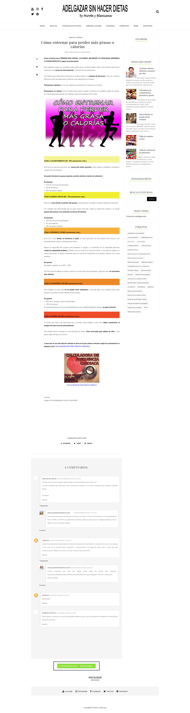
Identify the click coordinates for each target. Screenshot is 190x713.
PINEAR (89, 443)
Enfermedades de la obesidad (138, 266)
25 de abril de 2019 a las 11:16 (66, 613)
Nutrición (131, 287)
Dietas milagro (133, 262)
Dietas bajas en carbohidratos (139, 254)
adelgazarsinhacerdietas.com (58, 513)
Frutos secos (146, 270)
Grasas (130, 274)
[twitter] (33, 14)
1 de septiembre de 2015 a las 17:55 (85, 513)
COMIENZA (110, 26)
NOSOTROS (147, 26)
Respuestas (44, 506)
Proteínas (141, 287)
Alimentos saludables (136, 233)
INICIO (42, 26)
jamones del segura (49, 479)
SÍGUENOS (95, 680)
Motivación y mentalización (138, 283)
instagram (82, 691)
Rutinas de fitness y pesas (137, 299)
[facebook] (43, 9)
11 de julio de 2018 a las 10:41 (59, 595)
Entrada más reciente (69, 666)
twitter (110, 691)
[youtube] (33, 9)
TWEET (78, 443)
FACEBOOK (66, 443)
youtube (68, 691)
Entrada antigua (86, 666)
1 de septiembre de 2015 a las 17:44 (69, 479)
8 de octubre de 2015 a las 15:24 (81, 568)
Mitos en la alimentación (137, 279)
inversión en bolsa (49, 613)
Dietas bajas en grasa (135, 258)
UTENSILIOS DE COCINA (71, 26)
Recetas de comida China (137, 295)
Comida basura (133, 245)
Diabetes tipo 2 (133, 250)
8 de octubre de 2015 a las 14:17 (60, 540)
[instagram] (38, 9)
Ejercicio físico (147, 262)
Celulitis (131, 241)
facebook (96, 691)
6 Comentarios (84, 52)
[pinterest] (38, 14)
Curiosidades (146, 245)
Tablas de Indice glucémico (138, 303)
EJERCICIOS (124, 26)
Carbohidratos (146, 237)
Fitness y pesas (133, 270)
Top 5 (146, 307)
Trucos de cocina (134, 312)
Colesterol (141, 241)
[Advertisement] (76, 421)
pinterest (123, 691)
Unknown (45, 540)
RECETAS (53, 26)
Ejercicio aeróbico (76, 37)
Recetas (150, 287)
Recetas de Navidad (135, 291)
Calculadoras (133, 237)
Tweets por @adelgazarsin (136, 216)
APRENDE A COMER (93, 26)
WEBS (136, 26)
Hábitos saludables (142, 274)
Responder (44, 500)
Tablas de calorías (135, 307)
